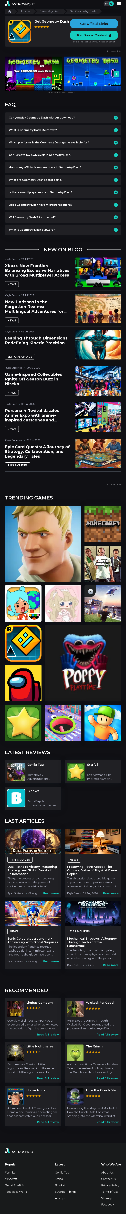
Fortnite (10, 1172)
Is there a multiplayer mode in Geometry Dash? (41, 192)
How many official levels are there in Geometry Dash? (45, 167)
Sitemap (106, 1198)
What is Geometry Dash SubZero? (32, 229)
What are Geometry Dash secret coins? (36, 179)
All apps (60, 1198)
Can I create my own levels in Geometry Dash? (40, 155)
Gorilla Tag (62, 1172)
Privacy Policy (110, 1185)
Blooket (60, 1185)
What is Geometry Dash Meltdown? (33, 130)
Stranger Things (65, 1191)
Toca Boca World (16, 1191)
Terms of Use (109, 1191)
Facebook (107, 1204)
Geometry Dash (50, 11)
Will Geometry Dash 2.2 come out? (32, 217)
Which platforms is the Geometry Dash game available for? (49, 142)
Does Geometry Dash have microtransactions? (40, 204)
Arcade (25, 11)
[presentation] (9, 74)
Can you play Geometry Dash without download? (42, 117)
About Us (107, 1172)
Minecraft (11, 1179)
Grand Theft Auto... (17, 1185)
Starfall (59, 1179)
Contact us (108, 1179)
